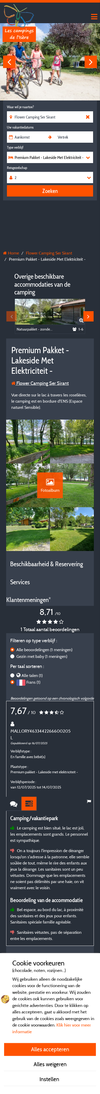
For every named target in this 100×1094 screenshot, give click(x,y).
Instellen (50, 1079)
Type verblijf (15, 147)
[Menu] (93, 17)
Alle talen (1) (32, 675)
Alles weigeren (50, 1064)
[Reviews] (14, 804)
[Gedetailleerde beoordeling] (29, 804)
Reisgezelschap (17, 167)
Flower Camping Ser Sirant (42, 383)
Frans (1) (33, 682)
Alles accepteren (50, 1049)
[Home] (19, 14)
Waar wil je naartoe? (20, 107)
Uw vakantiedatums (20, 127)
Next (91, 62)
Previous (9, 62)
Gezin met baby (41, 656)
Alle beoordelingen (44, 649)
